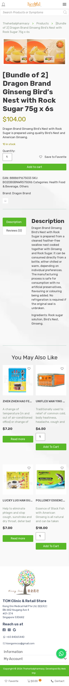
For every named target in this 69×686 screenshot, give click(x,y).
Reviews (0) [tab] (14, 230)
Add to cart (34, 167)
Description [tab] (14, 222)
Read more (18, 439)
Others (23, 186)
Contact (59, 681)
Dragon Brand (21, 193)
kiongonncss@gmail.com (20, 643)
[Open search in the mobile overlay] (34, 12)
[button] (33, 651)
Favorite (13, 681)
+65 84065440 (15, 637)
